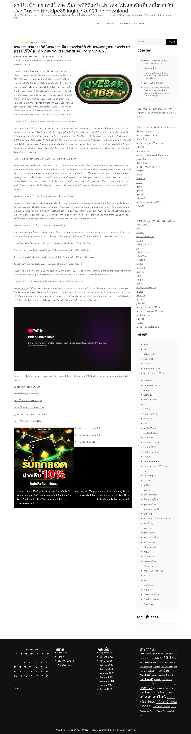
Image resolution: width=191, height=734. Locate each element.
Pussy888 (148, 456)
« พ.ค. (16, 688)
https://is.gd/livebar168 (87, 428)
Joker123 (147, 380)
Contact (109, 23)
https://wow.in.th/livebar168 (32, 414)
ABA (145, 349)
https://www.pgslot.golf (148, 166)
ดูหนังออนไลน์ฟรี (151, 509)
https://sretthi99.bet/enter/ (156, 374)
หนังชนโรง (141, 139)
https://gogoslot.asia (147, 327)
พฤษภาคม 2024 (107, 652)
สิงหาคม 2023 (106, 669)
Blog (97, 23)
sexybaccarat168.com (155, 466)
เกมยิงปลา (148, 585)
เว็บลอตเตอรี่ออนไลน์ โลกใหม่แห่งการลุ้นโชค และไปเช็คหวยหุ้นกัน (156, 76)
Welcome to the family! (132, 23)
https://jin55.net (145, 236)
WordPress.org (65, 665)
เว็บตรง (173, 707)
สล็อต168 (140, 198)
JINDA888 (141, 260)
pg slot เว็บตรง (150, 414)
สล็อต (146, 551)
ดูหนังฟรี (140, 190)
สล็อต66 (140, 206)
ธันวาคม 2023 (106, 656)
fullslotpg (141, 178)
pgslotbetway (143, 315)
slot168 (140, 232)
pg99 (139, 174)
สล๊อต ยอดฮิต (149, 68)
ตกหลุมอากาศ (167, 680)
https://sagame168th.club (150, 143)
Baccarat (148, 359)
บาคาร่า (43, 42)
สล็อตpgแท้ (148, 556)
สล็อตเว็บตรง (142, 244)
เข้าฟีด (61, 656)
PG (144, 404)
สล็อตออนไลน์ (150, 561)
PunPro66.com (151, 442)
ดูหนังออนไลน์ (143, 151)
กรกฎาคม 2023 (107, 673)
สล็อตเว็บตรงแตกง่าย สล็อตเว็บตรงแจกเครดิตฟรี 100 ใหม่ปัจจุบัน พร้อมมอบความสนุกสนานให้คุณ (156, 91)
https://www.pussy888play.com (153, 155)
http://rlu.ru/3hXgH (85, 441)
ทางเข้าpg (148, 523)
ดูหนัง (139, 186)
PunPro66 (148, 437)
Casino (147, 363)
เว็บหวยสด (148, 604)
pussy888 (141, 159)
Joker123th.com (151, 385)
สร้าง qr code (150, 547)
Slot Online (149, 475)
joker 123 (140, 303)
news (146, 390)
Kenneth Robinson (25, 56)
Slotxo (146, 480)
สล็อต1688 (169, 693)
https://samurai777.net (149, 307)
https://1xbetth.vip (146, 287)
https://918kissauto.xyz (148, 135)
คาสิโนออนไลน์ (150, 494)
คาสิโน (146, 490)
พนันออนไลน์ (149, 542)
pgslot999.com (146, 662)
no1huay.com (150, 399)
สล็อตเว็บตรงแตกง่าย (153, 570)
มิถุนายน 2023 (106, 677)
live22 (139, 182)
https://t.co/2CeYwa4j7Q (27, 421)
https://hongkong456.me (149, 202)
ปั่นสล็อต (154, 693)
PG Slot (147, 409)
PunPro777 (149, 447)
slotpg (139, 279)
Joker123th (172, 654)
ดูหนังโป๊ (140, 283)
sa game (156, 667)
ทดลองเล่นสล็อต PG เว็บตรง (156, 518)
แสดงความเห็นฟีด (66, 660)
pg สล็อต (147, 418)
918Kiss (147, 344)
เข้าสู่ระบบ (63, 652)
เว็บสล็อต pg (144, 711)
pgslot (139, 264)
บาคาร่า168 (141, 163)
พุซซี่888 (140, 268)
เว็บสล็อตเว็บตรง (151, 599)
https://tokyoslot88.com (149, 311)
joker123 (140, 147)
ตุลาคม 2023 (106, 660)
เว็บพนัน (147, 589)
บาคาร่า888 (149, 532)
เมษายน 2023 (106, 685)
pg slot (140, 299)
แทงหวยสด (144, 715)
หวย (145, 580)
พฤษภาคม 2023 (107, 681)
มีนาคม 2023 (106, 689)
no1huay (147, 394)
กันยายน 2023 (106, 665)
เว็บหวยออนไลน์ (168, 711)
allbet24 (140, 295)
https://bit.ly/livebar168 (26, 393)
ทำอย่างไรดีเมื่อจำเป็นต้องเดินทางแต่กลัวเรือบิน (155, 62)
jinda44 (140, 248)
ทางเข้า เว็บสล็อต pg (168, 684)
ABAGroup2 (149, 354)
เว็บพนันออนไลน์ (151, 594)
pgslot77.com (150, 428)
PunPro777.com (151, 452)
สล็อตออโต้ (171, 698)
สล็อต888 (141, 256)
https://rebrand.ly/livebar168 (29, 407)
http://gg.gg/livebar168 (87, 435)
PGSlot (146, 423)
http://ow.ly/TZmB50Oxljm (28, 400)
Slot (145, 471)
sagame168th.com (153, 461)
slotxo (139, 275)
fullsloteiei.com (151, 368)
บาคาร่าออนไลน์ (22, 42)
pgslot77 (141, 170)
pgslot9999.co (151, 433)
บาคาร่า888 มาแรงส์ (153, 83)
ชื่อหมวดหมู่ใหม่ (150, 499)
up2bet (147, 485)
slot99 (139, 240)
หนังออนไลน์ (149, 575)
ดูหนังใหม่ (148, 513)
